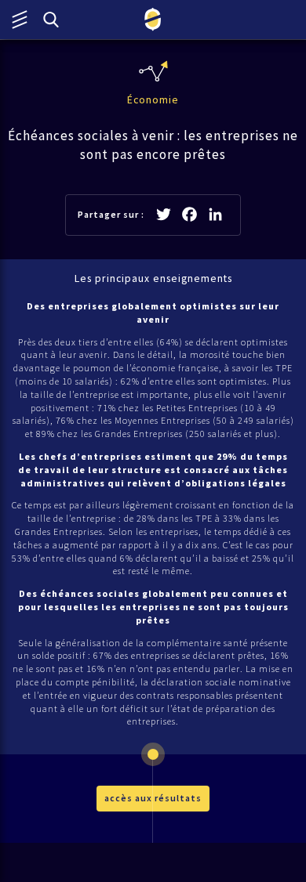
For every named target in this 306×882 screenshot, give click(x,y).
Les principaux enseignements (153, 278)
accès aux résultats (153, 798)
